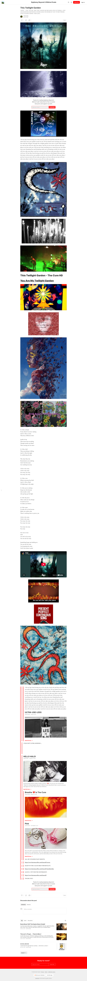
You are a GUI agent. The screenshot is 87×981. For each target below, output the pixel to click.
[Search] (68, 2)
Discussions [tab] (30, 920)
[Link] (19, 275)
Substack (37, 978)
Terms (46, 972)
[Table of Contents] (1, 490)
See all (22, 952)
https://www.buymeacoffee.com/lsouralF (36, 875)
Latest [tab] (25, 920)
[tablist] (25, 904)
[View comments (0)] (26, 20)
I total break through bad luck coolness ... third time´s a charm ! (34, 945)
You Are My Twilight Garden (37, 280)
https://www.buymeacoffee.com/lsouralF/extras (37, 862)
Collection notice (51, 972)
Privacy (42, 972)
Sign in (83, 2)
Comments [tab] (23, 904)
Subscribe (76, 2)
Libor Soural (27, 714)
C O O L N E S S (24, 944)
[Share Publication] (71, 2)
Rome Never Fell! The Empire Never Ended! (32, 924)
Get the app (49, 975)
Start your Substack (40, 975)
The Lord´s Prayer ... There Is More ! (30, 934)
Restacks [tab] (29, 904)
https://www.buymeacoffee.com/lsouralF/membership (39, 869)
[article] (43, 927)
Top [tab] (22, 920)
